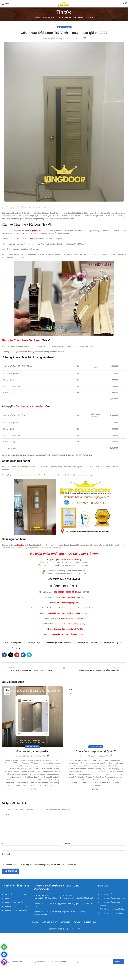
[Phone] (4, 947)
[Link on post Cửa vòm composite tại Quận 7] (95, 716)
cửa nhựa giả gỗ (34, 643)
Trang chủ (38, 17)
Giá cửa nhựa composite (32, 751)
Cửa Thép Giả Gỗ (61, 39)
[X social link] (10, 654)
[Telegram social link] (29, 654)
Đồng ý (118, 961)
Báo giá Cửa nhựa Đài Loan (22, 340)
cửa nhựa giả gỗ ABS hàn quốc (59, 643)
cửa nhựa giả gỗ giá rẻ (112, 643)
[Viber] (4, 962)
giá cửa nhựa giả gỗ (13, 648)
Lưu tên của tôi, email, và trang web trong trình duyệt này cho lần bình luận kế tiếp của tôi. (40, 865)
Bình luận (6, 814)
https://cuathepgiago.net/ (68, 603)
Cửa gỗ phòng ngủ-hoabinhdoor (69, 597)
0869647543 (71, 592)
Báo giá (47, 17)
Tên (4, 843)
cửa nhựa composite (13, 643)
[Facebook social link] (4, 654)
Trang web (6, 854)
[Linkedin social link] (23, 654)
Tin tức (67, 27)
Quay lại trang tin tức (64, 668)
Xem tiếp (32, 789)
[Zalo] (4, 954)
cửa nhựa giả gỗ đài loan (87, 643)
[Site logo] (64, 4)
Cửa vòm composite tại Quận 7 (96, 751)
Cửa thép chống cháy (69, 624)
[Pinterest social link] (16, 654)
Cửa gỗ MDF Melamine (69, 618)
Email (68, 843)
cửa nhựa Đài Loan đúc (29, 406)
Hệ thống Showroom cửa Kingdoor (63, 560)
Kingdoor (47, 475)
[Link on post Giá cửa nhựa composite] (32, 716)
